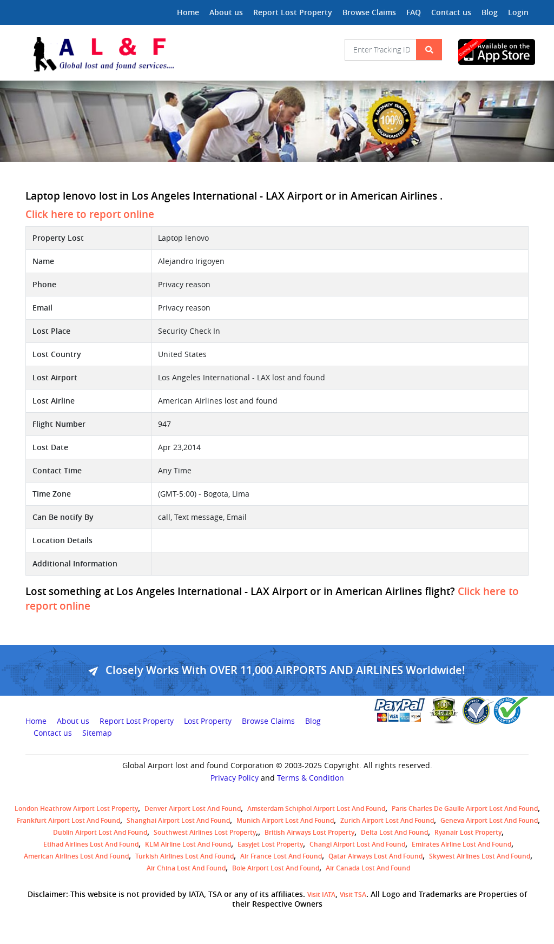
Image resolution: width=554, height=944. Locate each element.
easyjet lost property (270, 844)
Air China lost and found (186, 868)
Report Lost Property (292, 12)
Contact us (451, 12)
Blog (490, 12)
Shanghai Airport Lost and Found (178, 820)
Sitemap (97, 733)
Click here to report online (89, 214)
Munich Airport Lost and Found (285, 820)
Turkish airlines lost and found (184, 856)
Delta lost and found (394, 832)
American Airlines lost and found (76, 856)
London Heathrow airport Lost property (76, 808)
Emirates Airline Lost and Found (461, 844)
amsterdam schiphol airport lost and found (316, 808)
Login (518, 12)
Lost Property (208, 721)
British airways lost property (309, 832)
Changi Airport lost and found (357, 844)
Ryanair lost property (468, 832)
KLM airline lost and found (188, 844)
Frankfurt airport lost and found (68, 820)
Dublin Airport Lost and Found (100, 832)
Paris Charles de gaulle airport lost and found (465, 808)
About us (226, 12)
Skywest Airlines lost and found (479, 856)
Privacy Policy (234, 778)
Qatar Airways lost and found (375, 856)
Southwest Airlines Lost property (205, 832)
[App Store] (493, 52)
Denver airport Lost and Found (192, 808)
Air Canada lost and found (368, 868)
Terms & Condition (310, 778)
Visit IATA (321, 894)
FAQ (413, 12)
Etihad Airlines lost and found (90, 844)
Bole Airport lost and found (275, 868)
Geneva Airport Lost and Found (489, 820)
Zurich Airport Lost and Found (387, 820)
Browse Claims (369, 12)
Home (188, 12)
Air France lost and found (281, 856)
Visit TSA (353, 894)
